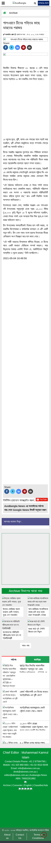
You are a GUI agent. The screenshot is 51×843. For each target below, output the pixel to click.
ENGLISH (44, 3)
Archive (13, 12)
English (28, 785)
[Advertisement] (25, 109)
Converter (17, 785)
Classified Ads (40, 785)
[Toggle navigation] (3, 3)
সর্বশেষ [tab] (13, 659)
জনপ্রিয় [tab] (37, 659)
